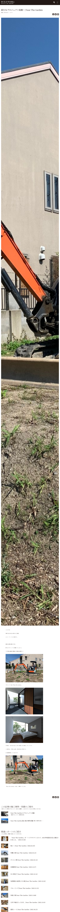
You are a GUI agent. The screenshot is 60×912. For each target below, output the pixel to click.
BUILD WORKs (7, 1)
